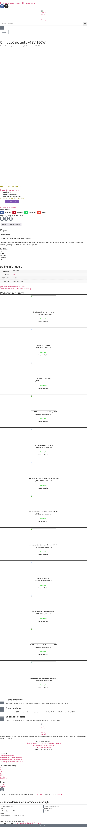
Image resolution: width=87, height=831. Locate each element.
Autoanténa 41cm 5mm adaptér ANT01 (43, 611)
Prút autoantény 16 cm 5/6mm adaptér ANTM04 (43, 512)
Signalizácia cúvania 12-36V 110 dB (43, 312)
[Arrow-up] (2, 789)
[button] (6, 212)
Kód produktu (47, 808)
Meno (2, 804)
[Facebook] (2, 6)
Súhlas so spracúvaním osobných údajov (13, 821)
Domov (2, 46)
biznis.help (59, 794)
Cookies (35, 794)
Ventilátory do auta (17, 46)
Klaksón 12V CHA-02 (43, 345)
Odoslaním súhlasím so (21, 823)
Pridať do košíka (12, 202)
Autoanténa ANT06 (43, 578)
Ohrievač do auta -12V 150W (23, 42)
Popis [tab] (4, 224)
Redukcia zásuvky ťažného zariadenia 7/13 (43, 645)
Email (45, 804)
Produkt (2, 808)
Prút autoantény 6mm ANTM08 (43, 445)
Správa (2, 813)
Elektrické (8, 46)
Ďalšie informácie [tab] (14, 224)
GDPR (41, 794)
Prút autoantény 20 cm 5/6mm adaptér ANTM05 (43, 478)
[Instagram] (6, 6)
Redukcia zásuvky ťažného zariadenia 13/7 (43, 678)
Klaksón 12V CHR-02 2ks (43, 378)
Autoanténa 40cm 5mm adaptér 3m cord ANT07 (43, 545)
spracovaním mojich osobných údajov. (29, 823)
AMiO (14, 274)
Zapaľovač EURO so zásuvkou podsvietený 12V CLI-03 (43, 412)
